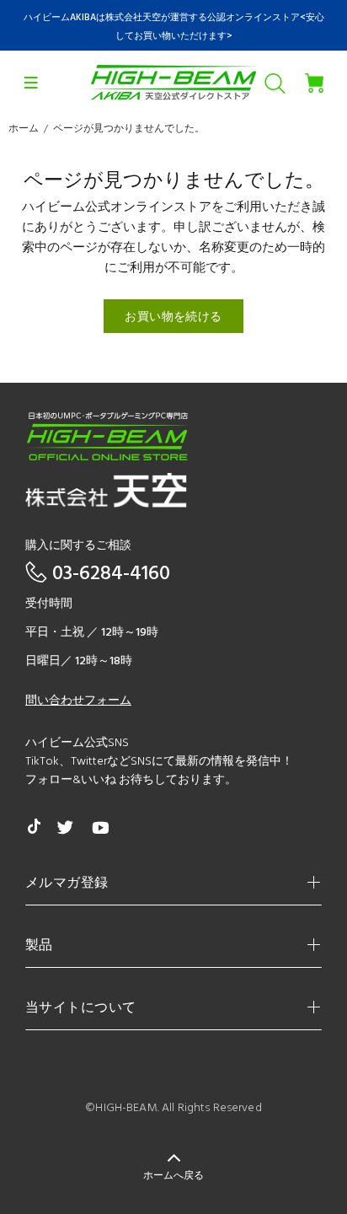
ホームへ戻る (173, 1176)
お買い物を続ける (173, 317)
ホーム (23, 129)
